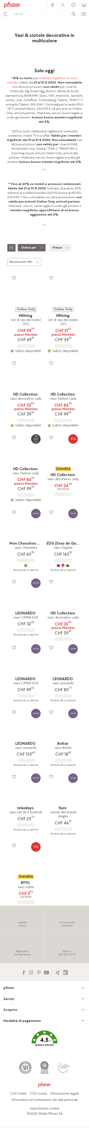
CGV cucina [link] (38, 1094)
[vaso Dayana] (62, 565)
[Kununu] (65, 972)
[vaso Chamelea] (25, 565)
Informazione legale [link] (64, 1094)
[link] (52, 5)
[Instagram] (31, 972)
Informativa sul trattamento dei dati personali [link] (44, 1100)
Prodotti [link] (27, 29)
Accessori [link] (44, 29)
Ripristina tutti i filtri (20, 262)
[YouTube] (46, 972)
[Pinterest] (39, 972)
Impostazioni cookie (44, 1109)
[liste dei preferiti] (14, 277)
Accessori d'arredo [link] (66, 29)
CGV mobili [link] (18, 1094)
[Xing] (58, 972)
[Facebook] (23, 972)
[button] (44, 1041)
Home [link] (14, 29)
